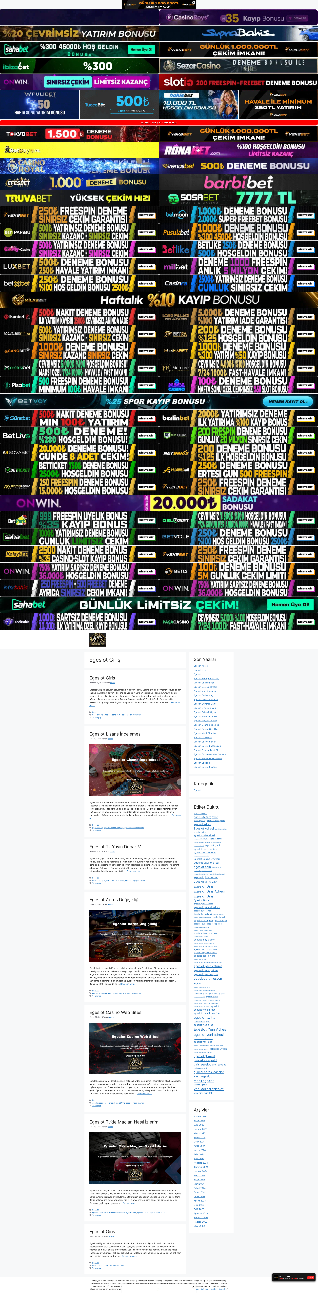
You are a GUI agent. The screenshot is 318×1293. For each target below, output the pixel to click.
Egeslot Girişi (204, 896)
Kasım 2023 (200, 1201)
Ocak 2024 (199, 1192)
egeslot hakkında (218, 914)
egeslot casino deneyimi (201, 856)
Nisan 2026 (199, 1120)
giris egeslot (202, 1064)
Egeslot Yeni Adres (210, 1029)
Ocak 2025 (199, 1141)
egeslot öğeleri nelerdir (201, 1049)
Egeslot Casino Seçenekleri (207, 746)
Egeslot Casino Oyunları (102, 1265)
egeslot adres (202, 824)
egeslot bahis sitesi (204, 835)
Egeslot (95, 712)
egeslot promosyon (206, 974)
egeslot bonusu (216, 842)
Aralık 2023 (199, 1196)
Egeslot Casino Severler (205, 767)
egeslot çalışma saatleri (201, 1045)
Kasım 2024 (200, 1150)
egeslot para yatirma (208, 966)
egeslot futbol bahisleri (217, 874)
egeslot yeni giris (203, 1041)
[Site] (79, 214)
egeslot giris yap (205, 881)
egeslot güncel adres (203, 904)
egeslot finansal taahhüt (201, 874)
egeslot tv (216, 1006)
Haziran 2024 (200, 1171)
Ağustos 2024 (201, 1163)
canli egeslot (199, 820)
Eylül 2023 (199, 1209)
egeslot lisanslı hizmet (201, 937)
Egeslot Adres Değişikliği (114, 899)
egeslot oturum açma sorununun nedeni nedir (208, 962)
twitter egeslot (200, 1085)
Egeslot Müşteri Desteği (205, 720)
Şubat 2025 (199, 1137)
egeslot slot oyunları (200, 1000)
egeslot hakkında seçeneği (202, 917)
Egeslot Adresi (201, 666)
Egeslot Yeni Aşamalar (205, 691)
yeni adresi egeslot (209, 1089)
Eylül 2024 (199, 1158)
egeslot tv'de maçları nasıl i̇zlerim (151, 1212)
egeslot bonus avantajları (202, 842)
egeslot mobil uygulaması (205, 949)
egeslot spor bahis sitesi (114, 880)
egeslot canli (212, 845)
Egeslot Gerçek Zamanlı (205, 687)
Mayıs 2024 (199, 1175)
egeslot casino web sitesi (102, 1103)
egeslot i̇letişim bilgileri (113, 828)
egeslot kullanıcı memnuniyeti (203, 930)
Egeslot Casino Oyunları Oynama (210, 754)
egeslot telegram (211, 1003)
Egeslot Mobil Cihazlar (205, 733)
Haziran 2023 (200, 1222)
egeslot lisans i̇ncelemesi (133, 828)
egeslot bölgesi (199, 846)
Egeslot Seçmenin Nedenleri (208, 758)
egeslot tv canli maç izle (207, 1013)
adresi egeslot (200, 813)
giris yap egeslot (201, 1068)
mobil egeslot (204, 1081)
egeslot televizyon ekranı (202, 1006)
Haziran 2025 (200, 1129)
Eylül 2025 (199, 1125)
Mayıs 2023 (199, 1226)
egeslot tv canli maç (204, 1009)
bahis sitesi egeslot (206, 817)
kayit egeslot (203, 1076)
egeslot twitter (205, 1017)
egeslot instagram (203, 920)
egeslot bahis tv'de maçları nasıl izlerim (108, 1212)
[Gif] (159, 300)
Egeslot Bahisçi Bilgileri (205, 712)
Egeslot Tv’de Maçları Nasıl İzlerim (123, 1121)
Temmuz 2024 (201, 1167)
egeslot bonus (216, 839)
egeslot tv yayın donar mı (135, 880)
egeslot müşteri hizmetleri (205, 952)
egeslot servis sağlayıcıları (216, 994)
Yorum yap (96, 717)
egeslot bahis (200, 832)
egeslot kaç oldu (214, 924)
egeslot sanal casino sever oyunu (204, 990)
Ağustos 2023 (201, 1213)
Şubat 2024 (200, 1188)
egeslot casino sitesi (206, 862)
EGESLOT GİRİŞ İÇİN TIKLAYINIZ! (159, 122)
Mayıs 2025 (199, 1133)
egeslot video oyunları (135, 1103)
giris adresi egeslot (205, 1060)
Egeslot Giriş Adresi (209, 891)
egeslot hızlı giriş (219, 917)
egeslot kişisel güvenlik (201, 927)
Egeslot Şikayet (204, 1056)
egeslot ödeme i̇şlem (216, 1045)
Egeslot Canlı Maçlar (204, 682)
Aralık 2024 (199, 1146)
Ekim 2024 (199, 1154)
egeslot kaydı (221, 920)
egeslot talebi (198, 1003)
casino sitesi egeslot (216, 820)
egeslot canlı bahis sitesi (205, 852)
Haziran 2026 (200, 1116)
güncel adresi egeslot (209, 1072)
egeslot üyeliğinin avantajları (203, 1052)
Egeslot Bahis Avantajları (206, 716)
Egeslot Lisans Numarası (114, 715)
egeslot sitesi (212, 997)
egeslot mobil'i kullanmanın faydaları (205, 946)
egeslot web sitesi (133, 715)
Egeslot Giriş (102, 677)
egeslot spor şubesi (214, 1000)
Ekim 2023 (199, 1205)
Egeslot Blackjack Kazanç (206, 678)
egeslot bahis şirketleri (201, 839)
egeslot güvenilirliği (133, 993)
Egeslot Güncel (202, 900)
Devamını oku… (134, 871)
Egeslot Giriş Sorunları (205, 708)
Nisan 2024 (199, 1179)
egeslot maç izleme (204, 939)
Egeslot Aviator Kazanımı (206, 699)
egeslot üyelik (218, 1048)
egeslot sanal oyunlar (200, 994)
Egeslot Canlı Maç (203, 737)
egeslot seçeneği (199, 997)
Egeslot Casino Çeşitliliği (206, 729)
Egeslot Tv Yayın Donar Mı (115, 846)
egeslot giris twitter (206, 877)
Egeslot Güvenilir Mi (203, 914)
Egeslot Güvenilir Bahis (205, 704)
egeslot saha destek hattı (202, 987)
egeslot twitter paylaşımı (202, 1022)
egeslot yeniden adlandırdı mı (203, 1039)
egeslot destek (216, 867)
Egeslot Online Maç (203, 695)
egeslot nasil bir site (205, 955)
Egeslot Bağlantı (202, 763)
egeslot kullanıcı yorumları (206, 933)
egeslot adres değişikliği (102, 993)
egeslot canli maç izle (205, 849)
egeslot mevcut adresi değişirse (204, 943)
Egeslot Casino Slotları (205, 741)
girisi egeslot (219, 1064)
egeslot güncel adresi (207, 907)
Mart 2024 (199, 1184)
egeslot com (202, 867)
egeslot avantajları (221, 829)
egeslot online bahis (200, 959)
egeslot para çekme (206, 970)
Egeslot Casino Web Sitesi (115, 1012)
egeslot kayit (199, 924)
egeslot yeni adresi (209, 1035)
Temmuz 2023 (201, 1217)
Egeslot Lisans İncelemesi (115, 734)
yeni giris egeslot (203, 1093)
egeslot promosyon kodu (208, 981)
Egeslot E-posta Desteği (206, 750)
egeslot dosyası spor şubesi (203, 871)
